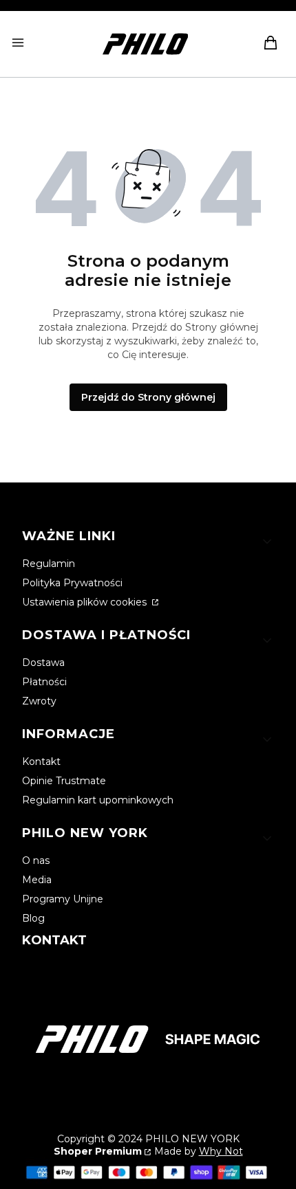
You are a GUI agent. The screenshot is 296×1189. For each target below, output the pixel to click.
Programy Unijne (62, 899)
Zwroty (39, 701)
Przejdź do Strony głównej (148, 397)
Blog (33, 918)
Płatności (44, 682)
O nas (36, 860)
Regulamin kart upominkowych (97, 800)
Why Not (221, 1151)
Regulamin (48, 563)
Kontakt (41, 761)
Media (37, 880)
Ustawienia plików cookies (85, 602)
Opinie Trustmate (64, 781)
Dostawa (43, 662)
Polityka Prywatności (72, 583)
